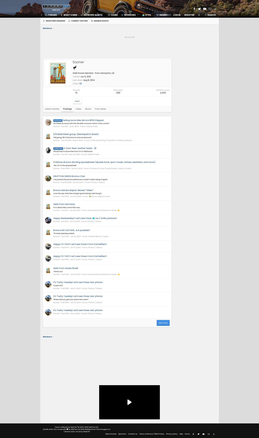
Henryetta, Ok (107, 73)
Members (164, 15)
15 (76, 92)
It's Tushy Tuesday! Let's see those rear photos (78, 282)
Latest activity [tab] (52, 108)
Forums (52, 15)
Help (181, 434)
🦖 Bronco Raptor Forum (99, 196)
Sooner (56, 126)
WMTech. (91, 429)
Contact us (132, 434)
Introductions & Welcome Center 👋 (103, 210)
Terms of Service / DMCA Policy (151, 434)
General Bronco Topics (98, 236)
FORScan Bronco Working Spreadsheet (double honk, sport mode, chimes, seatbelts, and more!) (104, 162)
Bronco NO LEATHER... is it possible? (71, 230)
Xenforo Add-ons (77, 431)
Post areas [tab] (100, 108)
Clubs (114, 15)
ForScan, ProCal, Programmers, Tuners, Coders (110, 168)
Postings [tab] (67, 108)
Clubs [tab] (78, 108)
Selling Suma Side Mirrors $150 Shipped (79, 120)
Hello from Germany (64, 204)
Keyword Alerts (93, 15)
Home (187, 434)
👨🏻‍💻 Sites (146, 15)
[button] (128, 15)
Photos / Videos (98, 182)
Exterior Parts (92, 126)
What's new (70, 15)
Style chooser (110, 434)
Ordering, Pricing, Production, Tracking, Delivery (111, 140)
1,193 (118, 92)
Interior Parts (93, 154)
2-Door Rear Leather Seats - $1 (75, 148)
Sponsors (122, 434)
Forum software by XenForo (77, 427)
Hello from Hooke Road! (65, 268)
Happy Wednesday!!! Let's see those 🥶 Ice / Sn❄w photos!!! (85, 218)
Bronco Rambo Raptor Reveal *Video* (73, 190)
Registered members (55, 21)
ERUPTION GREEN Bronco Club (69, 176)
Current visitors (79, 21)
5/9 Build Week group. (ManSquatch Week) (76, 134)
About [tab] (88, 108)
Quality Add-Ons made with (55, 429)
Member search (101, 21)
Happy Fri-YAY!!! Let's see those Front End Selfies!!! (80, 244)
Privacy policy (172, 434)
